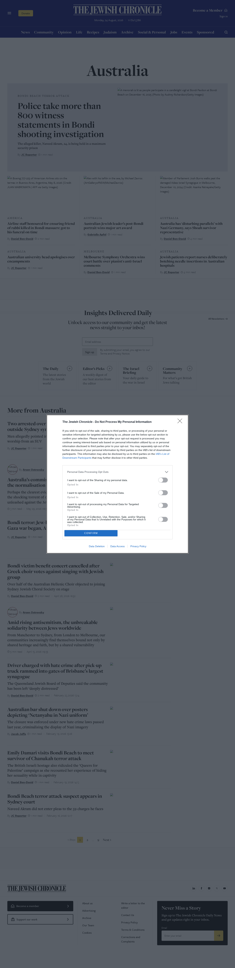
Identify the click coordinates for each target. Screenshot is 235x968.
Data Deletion (97, 546)
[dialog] (117, 484)
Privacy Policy (138, 546)
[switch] (163, 480)
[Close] (181, 422)
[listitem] (117, 472)
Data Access (117, 546)
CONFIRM (91, 533)
